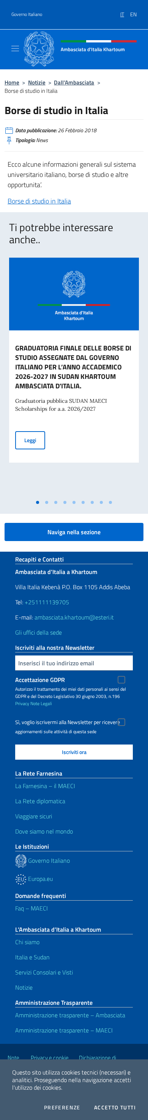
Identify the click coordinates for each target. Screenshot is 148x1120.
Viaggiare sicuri (33, 816)
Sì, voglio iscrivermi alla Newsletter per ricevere (67, 722)
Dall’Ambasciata (74, 82)
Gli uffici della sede (38, 632)
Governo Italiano (26, 14)
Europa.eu (40, 878)
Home (12, 82)
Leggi (34, 440)
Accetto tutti (115, 1107)
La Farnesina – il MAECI (45, 785)
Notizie (37, 82)
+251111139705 (47, 602)
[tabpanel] (74, 377)
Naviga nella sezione (74, 532)
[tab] (37, 502)
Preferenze (62, 1107)
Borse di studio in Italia (39, 201)
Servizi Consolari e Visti (44, 972)
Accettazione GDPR (40, 679)
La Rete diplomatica (40, 801)
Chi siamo (27, 941)
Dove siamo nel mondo (44, 831)
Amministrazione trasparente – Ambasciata (70, 1015)
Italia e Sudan (32, 957)
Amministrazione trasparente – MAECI (64, 1030)
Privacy (22, 703)
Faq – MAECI (31, 908)
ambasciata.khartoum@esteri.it (74, 617)
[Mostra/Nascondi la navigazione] (15, 48)
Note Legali (41, 703)
